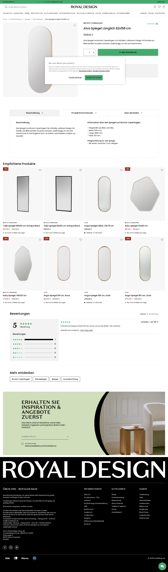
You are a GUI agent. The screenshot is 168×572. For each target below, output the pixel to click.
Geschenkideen (145, 500)
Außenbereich (117, 512)
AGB (85, 506)
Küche (114, 509)
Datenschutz (88, 509)
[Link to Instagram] (11, 547)
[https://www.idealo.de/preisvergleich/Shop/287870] (35, 558)
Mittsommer (143, 506)
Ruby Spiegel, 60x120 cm (14, 296)
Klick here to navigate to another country (17, 506)
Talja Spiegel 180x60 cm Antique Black (21, 226)
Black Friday (143, 512)
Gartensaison (144, 503)
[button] (161, 2)
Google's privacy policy (101, 71)
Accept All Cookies (93, 78)
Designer (87, 518)
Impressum (88, 512)
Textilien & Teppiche (119, 506)
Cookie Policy (89, 515)
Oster (141, 497)
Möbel (114, 494)
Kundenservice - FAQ (91, 497)
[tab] (34, 113)
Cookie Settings (75, 77)
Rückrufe (87, 524)
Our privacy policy (85, 71)
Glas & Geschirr (117, 503)
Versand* (87, 500)
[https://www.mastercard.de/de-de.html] (16, 558)
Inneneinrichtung (118, 497)
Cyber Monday (144, 515)
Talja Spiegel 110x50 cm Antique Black (62, 226)
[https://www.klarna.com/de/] (25, 558)
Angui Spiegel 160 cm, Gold (138, 296)
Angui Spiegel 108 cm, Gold (97, 296)
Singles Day (143, 509)
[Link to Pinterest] (17, 547)
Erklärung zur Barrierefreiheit (94, 521)
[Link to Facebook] (5, 547)
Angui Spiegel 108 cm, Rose (57, 296)
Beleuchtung (116, 500)
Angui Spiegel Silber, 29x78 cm (99, 226)
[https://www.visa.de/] (7, 558)
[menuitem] (7, 13)
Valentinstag (144, 494)
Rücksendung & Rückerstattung (95, 503)
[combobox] (161, 2)
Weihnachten (144, 518)
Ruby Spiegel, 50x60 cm (136, 226)
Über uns (87, 494)
